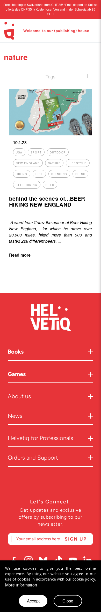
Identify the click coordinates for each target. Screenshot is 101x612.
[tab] (50, 76)
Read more (20, 255)
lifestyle (77, 163)
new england (28, 163)
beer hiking (27, 185)
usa (19, 152)
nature (54, 163)
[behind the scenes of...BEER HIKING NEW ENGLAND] (50, 134)
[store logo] (9, 31)
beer (50, 185)
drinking (59, 174)
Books (16, 351)
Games (17, 374)
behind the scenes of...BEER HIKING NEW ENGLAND (47, 201)
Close (67, 601)
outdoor (58, 152)
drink (80, 174)
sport (36, 152)
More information (21, 585)
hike (39, 174)
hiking (21, 174)
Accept (33, 601)
